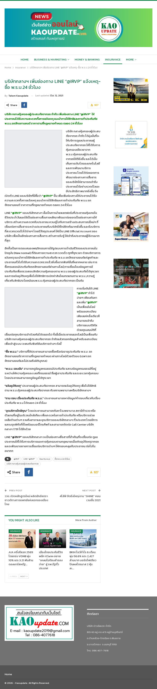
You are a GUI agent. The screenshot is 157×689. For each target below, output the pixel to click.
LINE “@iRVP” (29, 459)
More (130, 59)
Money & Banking (87, 59)
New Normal (44, 459)
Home (25, 59)
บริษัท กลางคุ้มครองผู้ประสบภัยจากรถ (23, 463)
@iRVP (16, 459)
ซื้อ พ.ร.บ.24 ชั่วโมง (62, 459)
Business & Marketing (50, 59)
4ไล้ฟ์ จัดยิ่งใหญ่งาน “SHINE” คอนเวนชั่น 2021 (80, 498)
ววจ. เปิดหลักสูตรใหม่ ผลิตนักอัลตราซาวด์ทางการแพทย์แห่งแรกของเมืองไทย (26, 500)
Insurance (112, 59)
